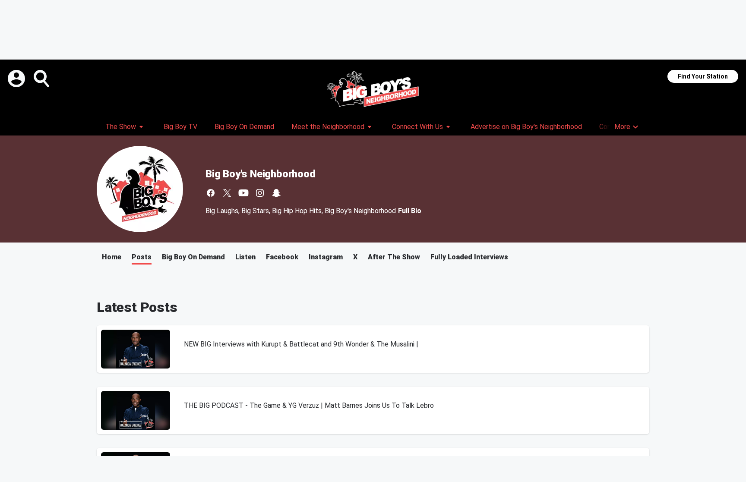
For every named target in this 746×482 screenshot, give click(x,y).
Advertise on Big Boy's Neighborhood (526, 127)
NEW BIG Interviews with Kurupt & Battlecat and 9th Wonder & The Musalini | (301, 344)
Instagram (326, 257)
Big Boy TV (180, 127)
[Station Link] (373, 88)
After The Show (394, 257)
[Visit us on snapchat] (276, 193)
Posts (142, 257)
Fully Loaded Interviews (469, 257)
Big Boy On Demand (244, 127)
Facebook (282, 257)
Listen (245, 257)
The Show (120, 127)
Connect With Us (417, 127)
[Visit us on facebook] (210, 193)
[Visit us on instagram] (260, 193)
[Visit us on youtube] (243, 193)
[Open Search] (42, 78)
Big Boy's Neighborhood (260, 174)
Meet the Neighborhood (327, 127)
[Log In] (17, 78)
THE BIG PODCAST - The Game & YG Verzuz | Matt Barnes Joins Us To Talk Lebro (309, 405)
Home (111, 257)
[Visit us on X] (227, 193)
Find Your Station (703, 76)
